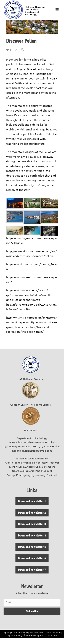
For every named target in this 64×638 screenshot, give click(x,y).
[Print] (24, 50)
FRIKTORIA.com (49, 635)
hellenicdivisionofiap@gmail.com (32, 451)
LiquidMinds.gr (14, 635)
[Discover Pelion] (32, 27)
